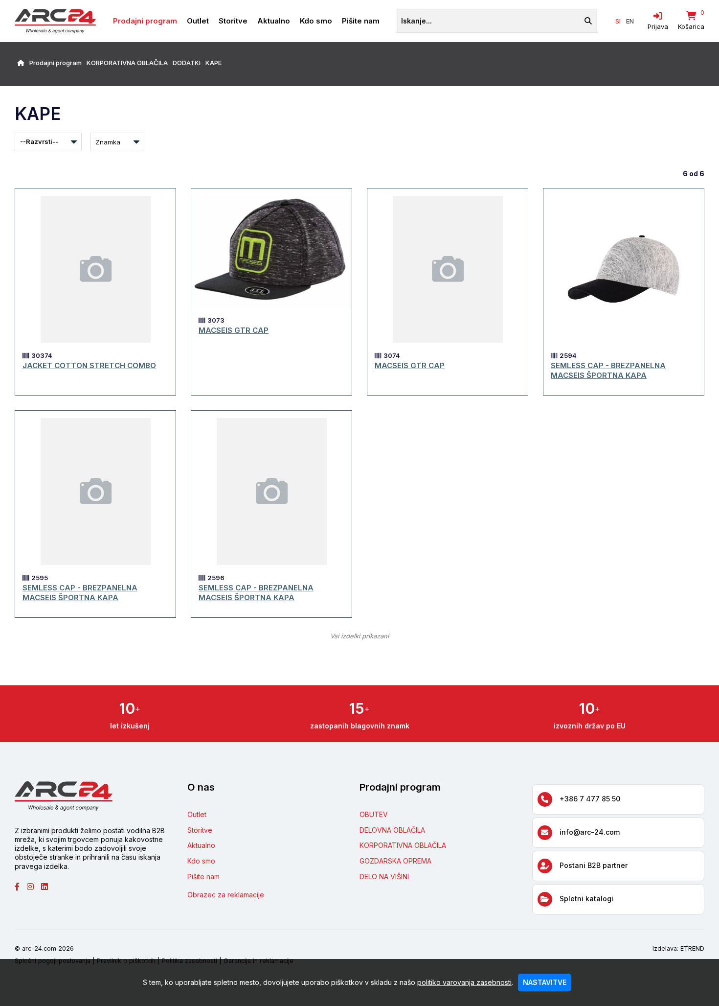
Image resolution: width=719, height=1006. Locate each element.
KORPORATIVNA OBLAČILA (127, 63)
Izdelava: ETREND (678, 948)
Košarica (691, 26)
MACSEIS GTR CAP (234, 330)
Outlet (198, 20)
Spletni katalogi (586, 898)
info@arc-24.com (590, 832)
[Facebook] (21, 887)
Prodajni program (145, 20)
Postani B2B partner (594, 865)
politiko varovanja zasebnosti (464, 982)
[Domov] (20, 63)
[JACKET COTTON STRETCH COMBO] (96, 269)
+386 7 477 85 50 (590, 799)
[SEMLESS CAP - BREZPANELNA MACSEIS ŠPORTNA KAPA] (623, 269)
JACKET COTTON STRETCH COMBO (89, 365)
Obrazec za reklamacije (225, 894)
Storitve (233, 20)
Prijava (658, 26)
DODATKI (187, 63)
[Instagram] (34, 887)
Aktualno (273, 20)
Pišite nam (361, 20)
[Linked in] (48, 887)
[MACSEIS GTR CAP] (271, 251)
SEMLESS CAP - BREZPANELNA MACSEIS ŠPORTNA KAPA (608, 370)
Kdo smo (316, 20)
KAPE (213, 63)
